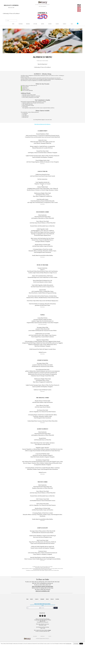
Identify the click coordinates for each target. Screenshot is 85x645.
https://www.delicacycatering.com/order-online (42, 586)
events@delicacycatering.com (46, 583)
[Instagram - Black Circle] (42, 616)
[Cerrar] (83, 643)
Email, (50, 630)
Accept (81, 643)
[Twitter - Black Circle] (45, 616)
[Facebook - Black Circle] (40, 616)
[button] (20, 23)
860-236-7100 (11, 7)
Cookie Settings (76, 643)
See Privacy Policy (68, 643)
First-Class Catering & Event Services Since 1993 (42, 4)
